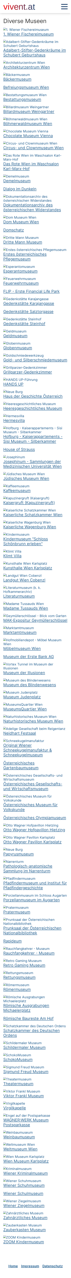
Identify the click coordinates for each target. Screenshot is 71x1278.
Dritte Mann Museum (22, 242)
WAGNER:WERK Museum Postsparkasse (26, 1122)
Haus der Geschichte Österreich (33, 396)
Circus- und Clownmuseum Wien (33, 147)
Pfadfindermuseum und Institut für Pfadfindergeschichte (35, 885)
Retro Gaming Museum (24, 965)
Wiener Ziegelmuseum (23, 1205)
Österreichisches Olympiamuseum (34, 817)
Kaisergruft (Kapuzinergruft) (29, 502)
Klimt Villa (12, 555)
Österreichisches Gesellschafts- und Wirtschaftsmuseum (32, 786)
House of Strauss (19, 449)
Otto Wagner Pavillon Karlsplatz (32, 841)
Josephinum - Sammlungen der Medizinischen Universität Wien (32, 464)
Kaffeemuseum (17, 490)
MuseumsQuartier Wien (25, 709)
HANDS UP (13, 384)
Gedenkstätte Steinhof (24, 323)
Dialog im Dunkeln (19, 188)
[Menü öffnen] (64, 7)
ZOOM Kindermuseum (23, 1241)
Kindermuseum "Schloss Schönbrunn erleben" (25, 541)
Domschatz (13, 230)
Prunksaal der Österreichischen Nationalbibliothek (32, 930)
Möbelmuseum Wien (22, 648)
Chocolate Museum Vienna (28, 135)
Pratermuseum (16, 912)
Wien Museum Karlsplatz (26, 1161)
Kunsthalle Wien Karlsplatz (27, 567)
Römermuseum (17, 989)
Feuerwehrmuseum (21, 283)
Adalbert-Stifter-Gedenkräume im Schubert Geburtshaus (34, 52)
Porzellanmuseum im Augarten (31, 899)
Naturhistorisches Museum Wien (33, 721)
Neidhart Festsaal (19, 733)
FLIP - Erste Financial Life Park (31, 291)
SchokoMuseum (18, 1059)
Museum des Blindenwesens (29, 684)
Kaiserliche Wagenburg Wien (29, 526)
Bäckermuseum (17, 79)
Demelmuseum (17, 180)
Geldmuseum (15, 335)
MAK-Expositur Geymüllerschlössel (35, 620)
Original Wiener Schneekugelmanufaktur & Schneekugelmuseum (27, 750)
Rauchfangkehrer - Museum (28, 953)
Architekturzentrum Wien (26, 67)
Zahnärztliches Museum (25, 1217)
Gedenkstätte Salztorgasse (28, 311)
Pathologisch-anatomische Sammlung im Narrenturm (27, 868)
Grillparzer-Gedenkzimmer (27, 372)
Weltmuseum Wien (20, 1149)
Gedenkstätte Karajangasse (28, 303)
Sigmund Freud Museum (25, 1071)
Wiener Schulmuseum (23, 1193)
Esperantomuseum (20, 271)
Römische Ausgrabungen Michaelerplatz (26, 1008)
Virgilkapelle (14, 1107)
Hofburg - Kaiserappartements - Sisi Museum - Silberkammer (33, 439)
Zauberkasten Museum (24, 1229)
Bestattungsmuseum (22, 99)
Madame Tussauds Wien (25, 608)
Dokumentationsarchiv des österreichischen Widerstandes (32, 207)
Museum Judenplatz (22, 696)
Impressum (30, 1266)
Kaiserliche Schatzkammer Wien (32, 514)
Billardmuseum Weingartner (28, 111)
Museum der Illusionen (24, 672)
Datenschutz (52, 1266)
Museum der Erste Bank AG (28, 656)
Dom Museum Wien (21, 221)
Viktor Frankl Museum (23, 1095)
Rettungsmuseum (19, 977)
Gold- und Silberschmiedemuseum (35, 359)
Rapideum (12, 941)
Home (13, 1266)
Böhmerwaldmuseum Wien (27, 123)
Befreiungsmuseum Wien (26, 87)
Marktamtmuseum (19, 632)
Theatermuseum (18, 1083)
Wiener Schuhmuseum (24, 1185)
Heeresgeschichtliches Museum (32, 408)
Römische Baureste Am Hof (28, 1018)
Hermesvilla (14, 420)
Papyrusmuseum (18, 854)
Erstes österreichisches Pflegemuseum (25, 256)
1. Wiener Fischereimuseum (28, 34)
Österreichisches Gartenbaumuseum (20, 765)
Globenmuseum (17, 347)
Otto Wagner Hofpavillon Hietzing (34, 829)
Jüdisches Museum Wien (26, 478)
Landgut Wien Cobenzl (24, 580)
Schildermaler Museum (24, 1047)
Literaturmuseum (19, 596)
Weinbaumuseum (19, 1136)
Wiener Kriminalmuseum (25, 1173)
